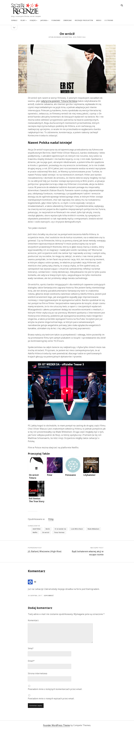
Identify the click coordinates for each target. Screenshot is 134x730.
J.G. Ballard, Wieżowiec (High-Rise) (44, 551)
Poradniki (56, 20)
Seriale (14, 20)
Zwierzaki (67, 20)
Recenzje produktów (84, 20)
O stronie (109, 20)
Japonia (43, 20)
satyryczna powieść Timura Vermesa (59, 101)
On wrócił (45, 532)
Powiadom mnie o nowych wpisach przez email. (51, 698)
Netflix (35, 532)
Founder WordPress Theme (56, 725)
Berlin (48, 529)
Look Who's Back (77, 529)
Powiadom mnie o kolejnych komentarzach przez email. (55, 689)
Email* (31, 660)
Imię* (31, 648)
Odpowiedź (48, 595)
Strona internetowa (37, 673)
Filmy (23, 20)
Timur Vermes (59, 532)
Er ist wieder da (60, 529)
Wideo (98, 20)
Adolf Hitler (37, 529)
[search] (121, 5)
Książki (33, 20)
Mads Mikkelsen (93, 529)
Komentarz (33, 620)
